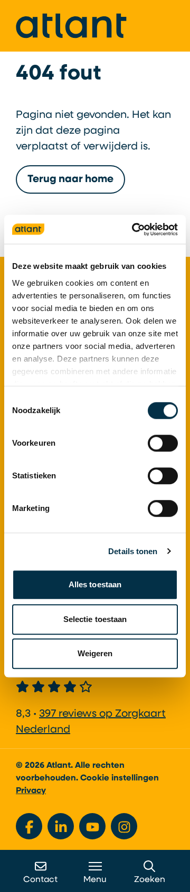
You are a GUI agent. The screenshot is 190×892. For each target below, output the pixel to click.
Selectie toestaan (95, 619)
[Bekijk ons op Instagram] (124, 826)
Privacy (31, 791)
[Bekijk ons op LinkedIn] (61, 826)
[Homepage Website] (71, 26)
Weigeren (95, 653)
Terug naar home (70, 179)
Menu (95, 880)
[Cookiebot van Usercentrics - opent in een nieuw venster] (134, 229)
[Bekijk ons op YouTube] (92, 826)
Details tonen (132, 551)
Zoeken (149, 880)
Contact (40, 880)
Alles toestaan (95, 584)
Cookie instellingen (119, 778)
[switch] (163, 443)
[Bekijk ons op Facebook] (29, 826)
